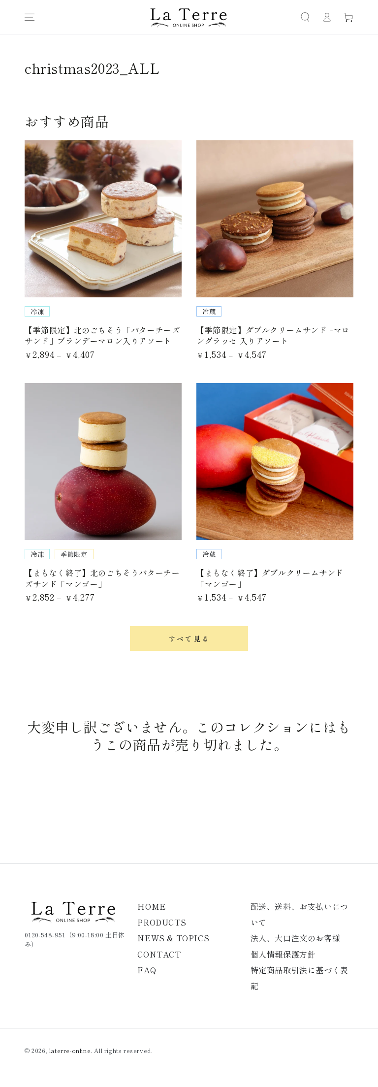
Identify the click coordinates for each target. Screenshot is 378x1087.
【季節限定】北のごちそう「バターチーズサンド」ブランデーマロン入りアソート (102, 335)
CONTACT (159, 954)
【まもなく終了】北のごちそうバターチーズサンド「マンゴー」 (102, 578)
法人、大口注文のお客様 (296, 938)
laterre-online (70, 1050)
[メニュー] (29, 17)
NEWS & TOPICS (173, 938)
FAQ (146, 970)
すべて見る (189, 638)
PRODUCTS (161, 922)
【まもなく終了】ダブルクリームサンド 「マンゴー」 (270, 578)
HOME (151, 906)
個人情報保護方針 (283, 954)
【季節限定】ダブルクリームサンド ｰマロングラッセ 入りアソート (273, 335)
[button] (305, 17)
